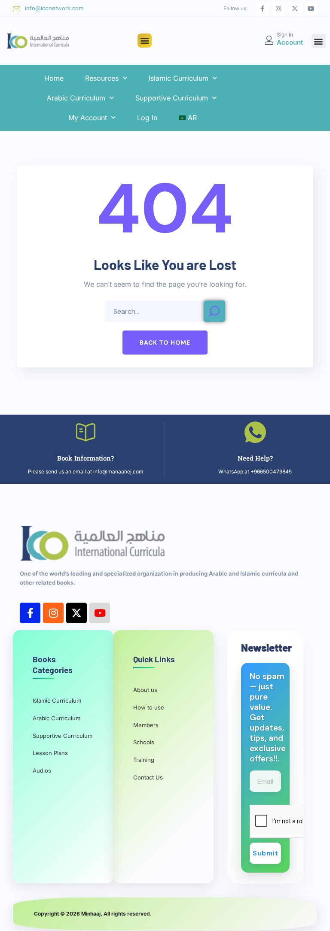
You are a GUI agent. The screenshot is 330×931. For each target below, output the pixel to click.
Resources (102, 78)
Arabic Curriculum (76, 98)
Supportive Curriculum (171, 98)
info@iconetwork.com (54, 8)
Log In (147, 117)
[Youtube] (311, 9)
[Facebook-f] (262, 9)
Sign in (285, 34)
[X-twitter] (295, 9)
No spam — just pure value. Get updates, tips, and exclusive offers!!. (268, 717)
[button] (145, 40)
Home (54, 78)
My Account (87, 117)
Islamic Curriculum (178, 78)
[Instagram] (278, 9)
